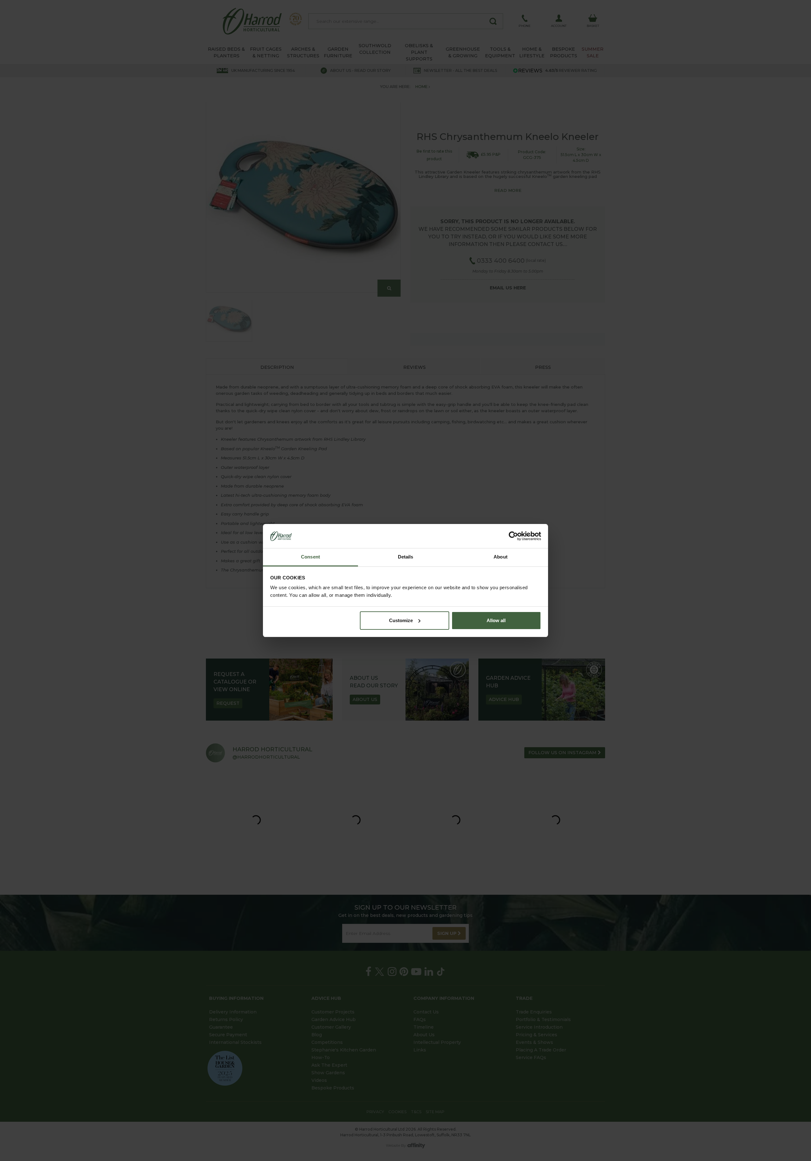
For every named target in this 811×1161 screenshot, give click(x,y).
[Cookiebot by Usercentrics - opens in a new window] (513, 536)
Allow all (496, 620)
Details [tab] (405, 556)
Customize (401, 620)
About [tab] (501, 556)
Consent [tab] (310, 556)
